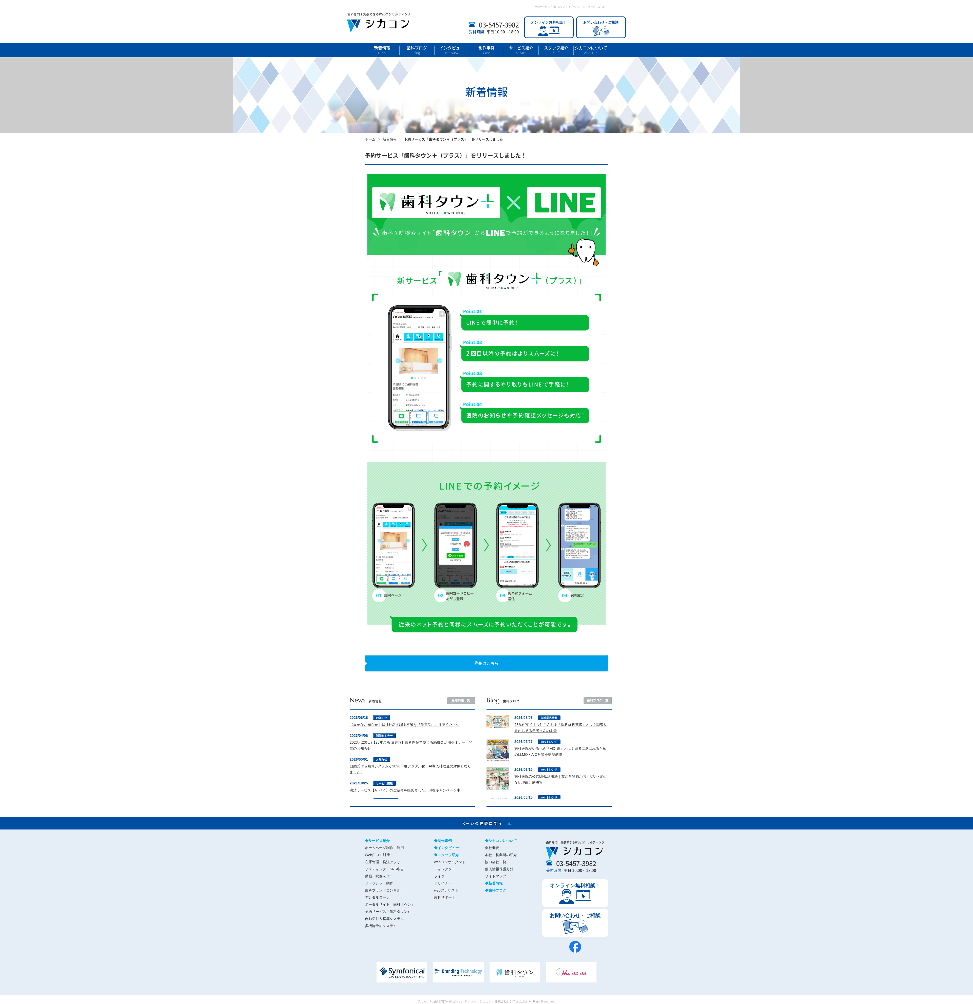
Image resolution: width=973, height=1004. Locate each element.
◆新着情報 (494, 883)
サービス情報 (384, 783)
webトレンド (549, 741)
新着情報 (382, 50)
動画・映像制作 (377, 876)
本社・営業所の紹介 (501, 855)
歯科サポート (444, 897)
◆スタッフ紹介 (446, 855)
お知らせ (381, 717)
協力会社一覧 (495, 862)
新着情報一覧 (461, 700)
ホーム (370, 139)
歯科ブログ (417, 50)
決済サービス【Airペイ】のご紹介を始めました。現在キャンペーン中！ (407, 790)
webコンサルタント (449, 862)
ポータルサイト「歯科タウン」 (390, 904)
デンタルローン (377, 897)
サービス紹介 (521, 50)
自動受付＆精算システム (384, 919)
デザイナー (443, 883)
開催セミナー (384, 735)
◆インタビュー (446, 848)
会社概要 (492, 848)
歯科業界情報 (549, 717)
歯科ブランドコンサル (382, 890)
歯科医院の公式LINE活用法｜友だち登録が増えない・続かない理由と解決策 (560, 779)
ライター (441, 876)
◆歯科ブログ (495, 890)
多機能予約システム (381, 926)
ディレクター (444, 869)
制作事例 (486, 50)
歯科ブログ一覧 (597, 700)
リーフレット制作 (379, 883)
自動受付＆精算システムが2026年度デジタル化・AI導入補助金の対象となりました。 (410, 769)
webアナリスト (446, 890)
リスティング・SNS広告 (384, 869)
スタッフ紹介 (556, 50)
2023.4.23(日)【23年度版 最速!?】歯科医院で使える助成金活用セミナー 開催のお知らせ (411, 745)
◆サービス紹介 (377, 841)
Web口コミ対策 (377, 855)
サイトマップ (495, 876)
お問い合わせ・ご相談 (601, 22)
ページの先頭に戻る (486, 823)
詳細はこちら (486, 663)
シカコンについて (591, 50)
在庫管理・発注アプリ (382, 862)
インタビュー (452, 50)
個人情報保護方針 (499, 869)
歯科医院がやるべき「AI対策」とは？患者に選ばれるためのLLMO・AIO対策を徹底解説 (560, 751)
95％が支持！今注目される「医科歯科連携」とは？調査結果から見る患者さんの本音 (560, 728)
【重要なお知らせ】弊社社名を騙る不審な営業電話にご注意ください (405, 725)
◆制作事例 (443, 841)
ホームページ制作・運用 (384, 848)
